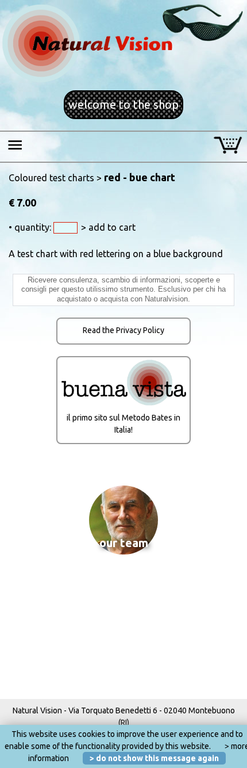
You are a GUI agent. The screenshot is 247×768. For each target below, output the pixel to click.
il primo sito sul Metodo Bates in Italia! (123, 423)
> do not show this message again (154, 758)
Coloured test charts (51, 178)
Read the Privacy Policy (123, 330)
